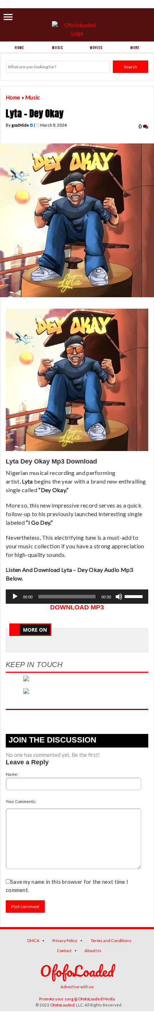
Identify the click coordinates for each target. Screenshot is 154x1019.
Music (57, 47)
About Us (93, 950)
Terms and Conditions (111, 940)
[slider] (135, 595)
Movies (96, 47)
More (134, 47)
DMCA (33, 940)
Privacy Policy (64, 940)
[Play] (15, 596)
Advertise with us (77, 986)
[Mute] (118, 596)
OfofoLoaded (62, 1005)
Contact (64, 950)
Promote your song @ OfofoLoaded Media (77, 998)
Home (19, 47)
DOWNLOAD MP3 (77, 607)
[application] (77, 596)
